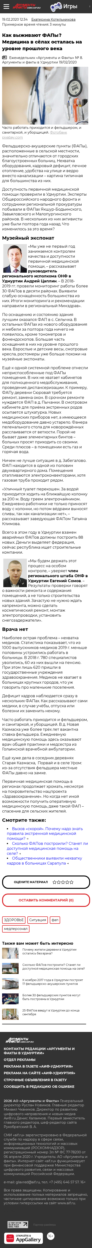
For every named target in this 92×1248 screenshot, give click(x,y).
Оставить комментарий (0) (46, 900)
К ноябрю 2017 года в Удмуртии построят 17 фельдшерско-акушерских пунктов (52, 982)
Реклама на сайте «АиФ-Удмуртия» (39, 1073)
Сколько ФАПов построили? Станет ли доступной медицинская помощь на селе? (47, 848)
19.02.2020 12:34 (15, 19)
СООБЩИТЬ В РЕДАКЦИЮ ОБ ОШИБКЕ (39, 1086)
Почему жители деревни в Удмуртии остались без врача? (49, 951)
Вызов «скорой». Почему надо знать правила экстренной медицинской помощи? (45, 834)
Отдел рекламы (19, 1060)
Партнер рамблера (44, 1224)
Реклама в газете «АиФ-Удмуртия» (38, 1066)
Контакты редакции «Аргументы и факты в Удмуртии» (39, 1051)
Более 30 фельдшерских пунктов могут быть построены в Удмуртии (51, 997)
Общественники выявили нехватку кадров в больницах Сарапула (44, 861)
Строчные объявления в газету (35, 1080)
